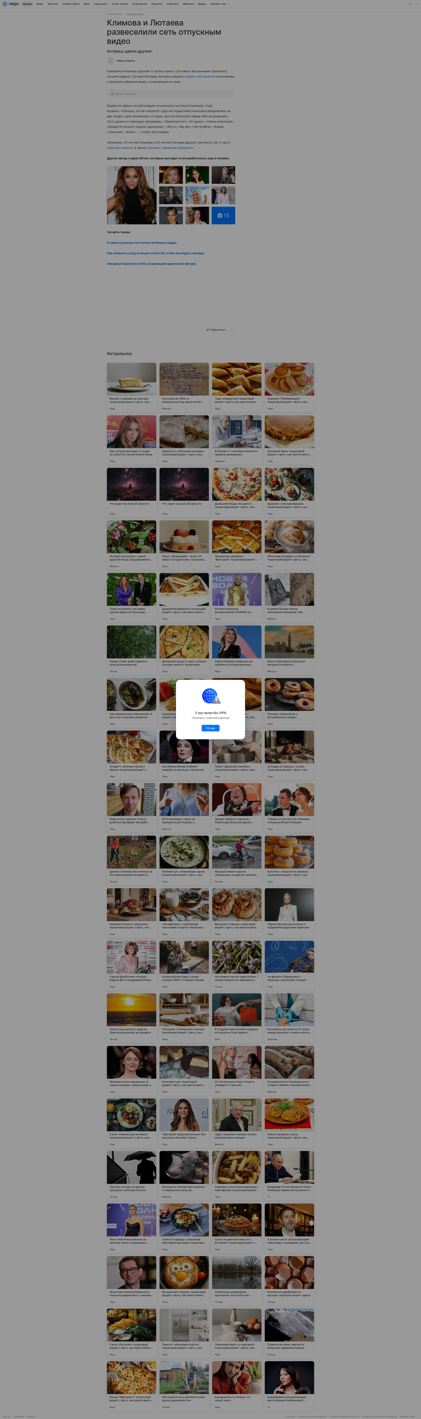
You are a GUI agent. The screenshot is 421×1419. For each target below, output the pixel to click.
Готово (210, 728)
